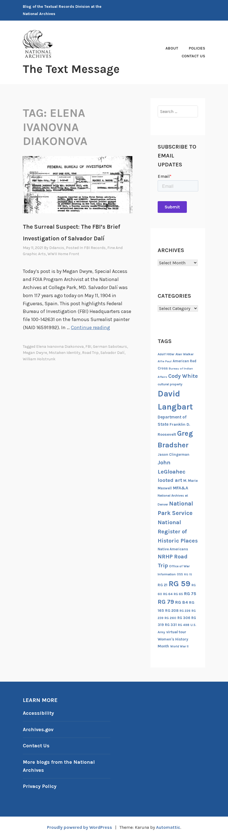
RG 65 (178, 594)
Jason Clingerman (173, 454)
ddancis (56, 247)
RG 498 (183, 625)
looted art (170, 480)
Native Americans (173, 549)
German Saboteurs (110, 346)
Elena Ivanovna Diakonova (60, 346)
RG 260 (170, 618)
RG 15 (188, 574)
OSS (180, 574)
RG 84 (181, 602)
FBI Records (95, 247)
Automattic (168, 827)
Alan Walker (184, 354)
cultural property (170, 384)
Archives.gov (38, 729)
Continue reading (90, 327)
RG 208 (172, 610)
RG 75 (190, 593)
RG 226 (185, 611)
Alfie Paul (165, 361)
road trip (90, 352)
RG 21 (162, 585)
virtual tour (176, 632)
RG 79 (166, 601)
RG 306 (183, 618)
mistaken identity (64, 352)
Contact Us (193, 56)
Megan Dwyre (35, 352)
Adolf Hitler (166, 354)
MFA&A (180, 488)
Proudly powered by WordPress (79, 827)
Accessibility (38, 713)
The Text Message (71, 69)
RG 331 (171, 625)
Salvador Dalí (112, 352)
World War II (179, 646)
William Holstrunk (39, 359)
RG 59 (179, 583)
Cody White (183, 376)
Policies (197, 48)
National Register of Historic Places (178, 531)
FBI (88, 346)
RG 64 (168, 594)
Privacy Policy (39, 786)
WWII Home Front (63, 254)
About (171, 48)
